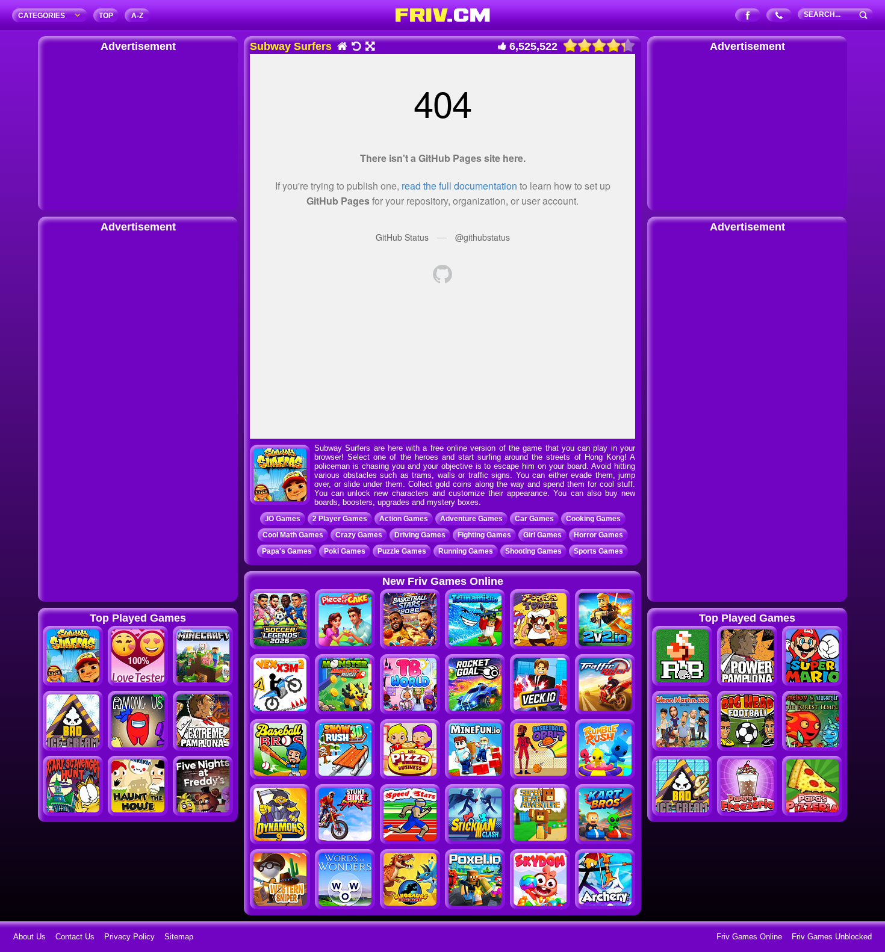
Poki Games (344, 551)
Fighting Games (484, 535)
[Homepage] (341, 47)
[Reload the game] (355, 47)
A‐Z (137, 15)
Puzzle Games (401, 551)
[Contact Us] (779, 15)
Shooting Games (533, 551)
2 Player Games (339, 519)
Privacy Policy (129, 936)
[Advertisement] (138, 129)
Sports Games (598, 551)
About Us (29, 936)
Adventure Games (471, 519)
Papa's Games (287, 551)
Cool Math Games (292, 535)
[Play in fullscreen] (369, 47)
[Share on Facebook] (748, 15)
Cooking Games (593, 519)
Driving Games (420, 535)
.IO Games (282, 519)
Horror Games (598, 535)
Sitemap (178, 936)
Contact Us (75, 936)
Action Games (403, 519)
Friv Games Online (749, 936)
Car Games (534, 519)
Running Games (465, 551)
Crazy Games (358, 535)
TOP (106, 15)
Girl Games (542, 535)
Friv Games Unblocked (832, 936)
